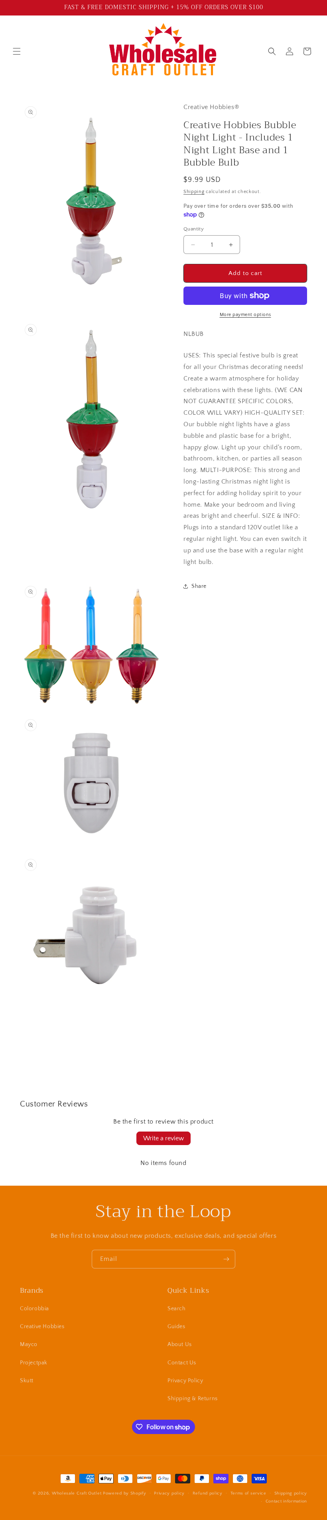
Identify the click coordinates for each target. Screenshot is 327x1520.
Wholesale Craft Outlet (76, 1493)
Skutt (26, 1381)
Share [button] (199, 586)
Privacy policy (169, 1493)
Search (176, 1308)
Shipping (194, 191)
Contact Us (181, 1363)
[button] (17, 51)
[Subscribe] (226, 1259)
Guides (176, 1326)
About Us (179, 1344)
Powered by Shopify (124, 1493)
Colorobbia (34, 1308)
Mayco (28, 1344)
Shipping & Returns (192, 1398)
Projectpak (33, 1363)
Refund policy (208, 1493)
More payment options (245, 314)
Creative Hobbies (42, 1326)
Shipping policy (290, 1493)
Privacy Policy (185, 1381)
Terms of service (248, 1493)
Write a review (163, 1138)
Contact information (286, 1501)
